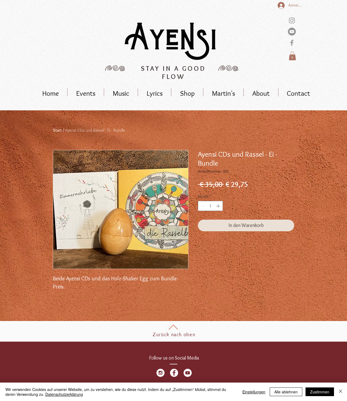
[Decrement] (202, 206)
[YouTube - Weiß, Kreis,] (188, 373)
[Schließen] (340, 392)
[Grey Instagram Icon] (292, 20)
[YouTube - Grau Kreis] (292, 32)
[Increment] (218, 206)
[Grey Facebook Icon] (292, 43)
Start (57, 130)
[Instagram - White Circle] (160, 373)
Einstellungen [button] (253, 391)
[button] (292, 56)
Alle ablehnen (286, 391)
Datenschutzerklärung (64, 394)
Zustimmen (319, 391)
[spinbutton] (210, 206)
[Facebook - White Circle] (174, 373)
